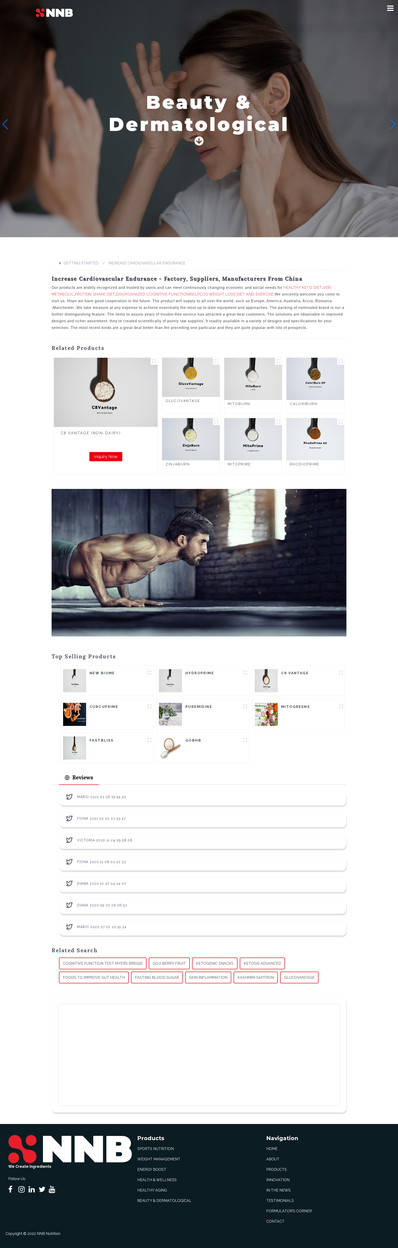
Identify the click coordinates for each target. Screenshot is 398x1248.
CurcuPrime (104, 707)
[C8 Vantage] (266, 680)
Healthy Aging (152, 1190)
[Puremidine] (170, 714)
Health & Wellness (157, 1180)
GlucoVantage (183, 401)
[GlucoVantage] (191, 377)
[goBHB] (170, 747)
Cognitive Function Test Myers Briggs (103, 963)
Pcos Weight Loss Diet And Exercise (235, 294)
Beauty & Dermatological (164, 1200)
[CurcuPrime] (74, 714)
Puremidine (198, 707)
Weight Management (158, 1159)
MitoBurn (239, 404)
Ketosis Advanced (262, 963)
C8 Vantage (295, 673)
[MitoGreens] (266, 714)
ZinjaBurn (178, 464)
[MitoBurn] (253, 378)
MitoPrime (239, 464)
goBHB (193, 740)
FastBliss (102, 740)
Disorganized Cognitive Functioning (156, 294)
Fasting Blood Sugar (157, 977)
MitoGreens (295, 707)
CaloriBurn (304, 404)
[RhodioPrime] (315, 439)
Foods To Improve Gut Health (94, 977)
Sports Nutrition (155, 1149)
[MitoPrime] (253, 439)
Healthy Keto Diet (303, 287)
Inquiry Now (106, 456)
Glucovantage (299, 977)
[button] (390, 8)
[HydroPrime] (170, 680)
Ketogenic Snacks (215, 963)
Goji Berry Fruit (169, 963)
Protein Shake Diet (95, 294)
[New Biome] (74, 680)
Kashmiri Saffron (255, 977)
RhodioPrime (304, 464)
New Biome (102, 673)
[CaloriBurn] (315, 378)
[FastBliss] (74, 747)
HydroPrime (199, 673)
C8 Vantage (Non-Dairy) (91, 433)
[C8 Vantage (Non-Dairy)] (106, 392)
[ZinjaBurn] (191, 439)
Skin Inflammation (208, 977)
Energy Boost (151, 1169)
